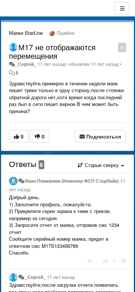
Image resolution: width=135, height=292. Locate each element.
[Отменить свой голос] (114, 260)
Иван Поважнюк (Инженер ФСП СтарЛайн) (72, 180)
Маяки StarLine (26, 32)
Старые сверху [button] (101, 164)
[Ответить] (89, 260)
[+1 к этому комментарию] (105, 260)
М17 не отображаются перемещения (52, 51)
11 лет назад (61, 277)
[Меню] (122, 8)
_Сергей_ (25, 64)
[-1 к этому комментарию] (123, 260)
